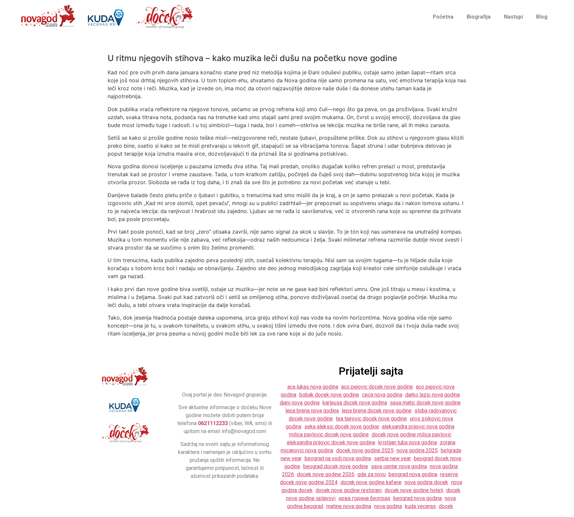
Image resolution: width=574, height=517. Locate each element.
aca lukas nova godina (312, 387)
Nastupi (513, 17)
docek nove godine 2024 (308, 482)
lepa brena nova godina (312, 410)
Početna (443, 17)
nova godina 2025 (417, 450)
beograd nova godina (413, 474)
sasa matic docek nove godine (425, 403)
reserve (449, 474)
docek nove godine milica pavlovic (411, 434)
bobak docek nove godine (329, 395)
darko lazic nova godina (432, 395)
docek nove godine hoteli (414, 490)
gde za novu (371, 474)
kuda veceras (420, 506)
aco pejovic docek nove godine (377, 387)
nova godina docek (426, 482)
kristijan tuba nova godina (407, 442)
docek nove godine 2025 (365, 450)
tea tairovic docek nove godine (371, 418)
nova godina (388, 506)
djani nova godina (300, 403)
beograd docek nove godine (335, 466)
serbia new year (392, 458)
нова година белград (364, 498)
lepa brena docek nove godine (377, 410)
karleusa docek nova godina (355, 403)
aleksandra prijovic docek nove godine (331, 442)
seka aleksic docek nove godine (341, 426)
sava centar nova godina (399, 466)
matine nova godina (348, 506)
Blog (541, 17)
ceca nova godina (382, 395)
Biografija (479, 17)
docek (446, 506)
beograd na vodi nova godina (338, 458)
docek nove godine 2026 (325, 474)
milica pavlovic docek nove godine (329, 434)
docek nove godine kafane (371, 482)
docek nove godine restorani (349, 490)
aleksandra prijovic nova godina (418, 426)
